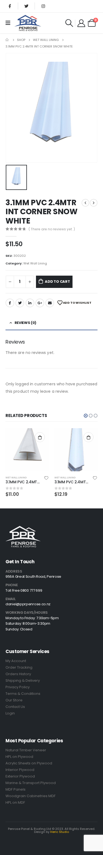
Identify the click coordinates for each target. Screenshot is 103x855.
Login (10, 713)
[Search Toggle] (69, 23)
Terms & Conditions (22, 693)
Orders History (18, 674)
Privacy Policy (17, 687)
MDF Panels (15, 789)
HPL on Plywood (19, 756)
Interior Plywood (19, 769)
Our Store (14, 700)
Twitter (19, 303)
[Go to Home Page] (7, 40)
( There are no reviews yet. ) (52, 229)
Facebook (9, 303)
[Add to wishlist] (46, 477)
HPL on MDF (15, 802)
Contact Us (15, 706)
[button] (85, 415)
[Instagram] (43, 6)
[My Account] (81, 23)
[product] (27, 449)
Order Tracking (18, 667)
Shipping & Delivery (22, 680)
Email (49, 303)
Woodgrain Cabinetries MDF (30, 796)
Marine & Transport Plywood (30, 782)
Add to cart (57, 281)
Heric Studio (59, 832)
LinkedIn (30, 303)
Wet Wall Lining (35, 263)
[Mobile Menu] (9, 23)
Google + (39, 303)
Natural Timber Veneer (25, 750)
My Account (15, 660)
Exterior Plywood (20, 776)
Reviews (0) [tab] (25, 322)
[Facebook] (9, 6)
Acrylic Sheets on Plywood (28, 763)
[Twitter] (26, 6)
